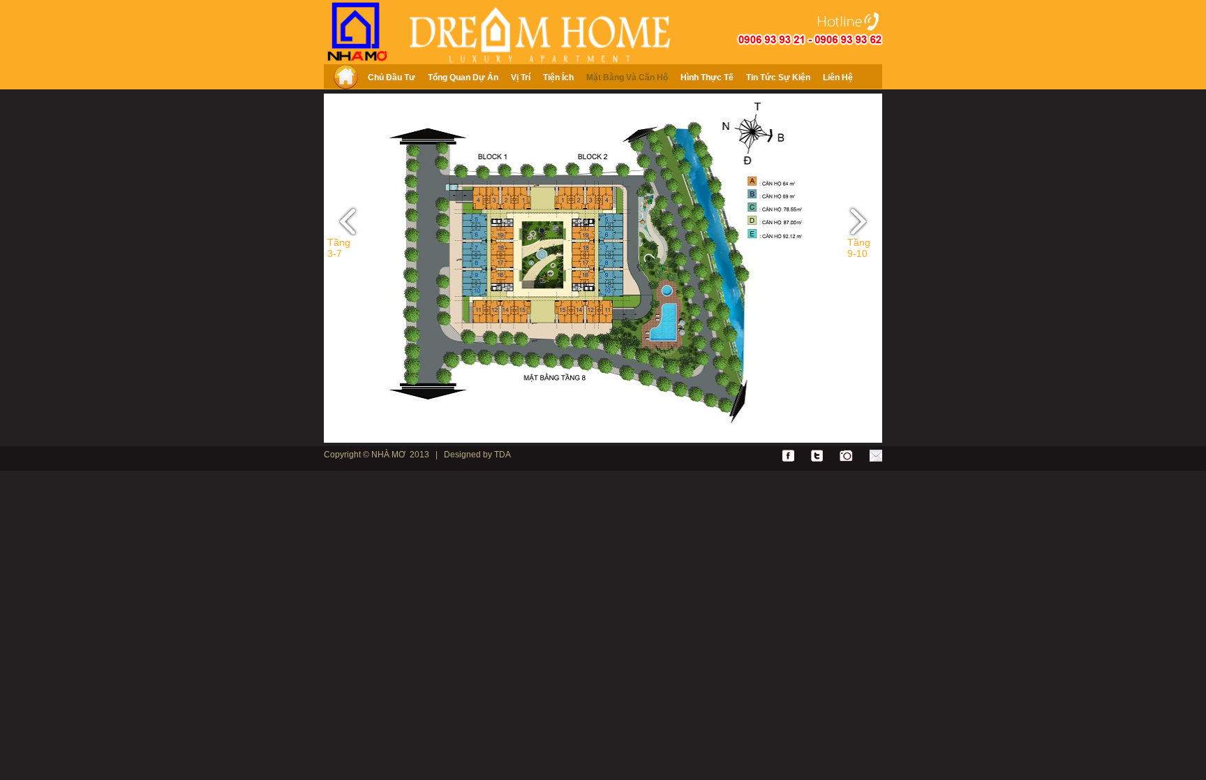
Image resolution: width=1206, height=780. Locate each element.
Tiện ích (558, 77)
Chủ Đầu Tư (391, 77)
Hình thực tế (707, 77)
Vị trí (520, 77)
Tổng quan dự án (463, 77)
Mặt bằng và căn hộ (627, 77)
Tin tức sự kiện (778, 77)
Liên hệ (838, 77)
